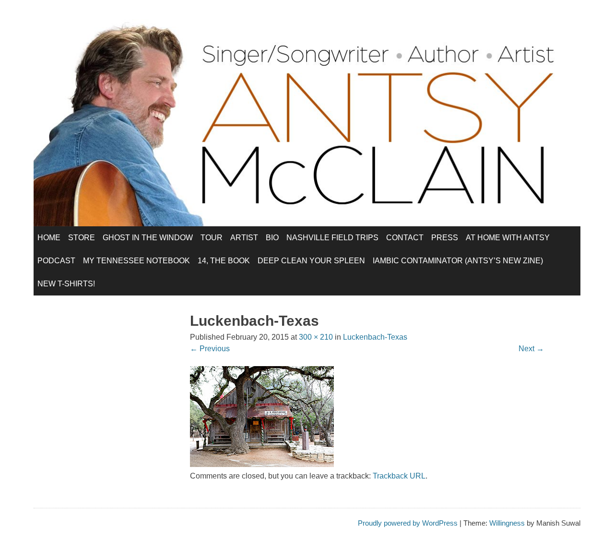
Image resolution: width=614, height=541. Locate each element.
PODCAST (56, 261)
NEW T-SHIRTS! (66, 284)
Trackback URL (399, 476)
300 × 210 (316, 337)
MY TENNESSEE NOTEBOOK (136, 261)
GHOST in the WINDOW (148, 238)
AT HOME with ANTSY (508, 238)
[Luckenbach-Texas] (262, 464)
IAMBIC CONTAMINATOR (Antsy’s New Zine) (458, 261)
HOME (48, 238)
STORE (81, 238)
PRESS (444, 238)
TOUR (212, 238)
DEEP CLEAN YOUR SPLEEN (311, 261)
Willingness (507, 523)
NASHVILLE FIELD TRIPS (332, 238)
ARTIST (244, 238)
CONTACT (405, 238)
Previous (210, 348)
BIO (272, 238)
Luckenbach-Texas (375, 337)
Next (531, 348)
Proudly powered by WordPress (408, 523)
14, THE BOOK (224, 261)
